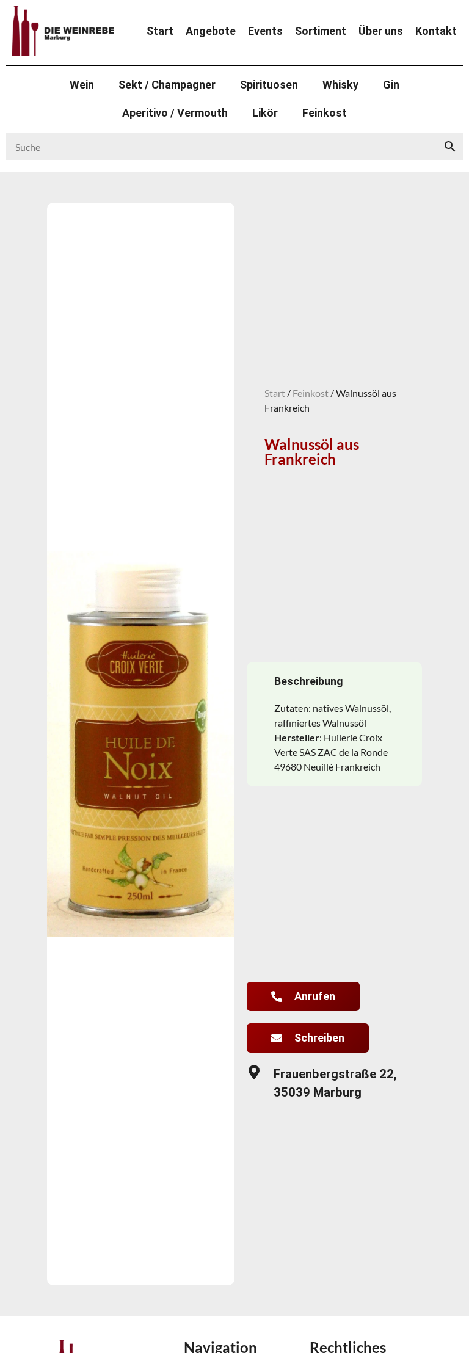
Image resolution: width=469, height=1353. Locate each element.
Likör (265, 112)
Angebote (211, 31)
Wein (82, 84)
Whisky (340, 84)
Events (265, 31)
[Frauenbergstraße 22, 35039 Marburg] (254, 1072)
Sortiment (320, 31)
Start (160, 31)
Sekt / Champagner (167, 84)
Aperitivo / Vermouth (175, 112)
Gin (391, 84)
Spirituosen (269, 84)
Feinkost (324, 112)
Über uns (380, 31)
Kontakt (436, 31)
